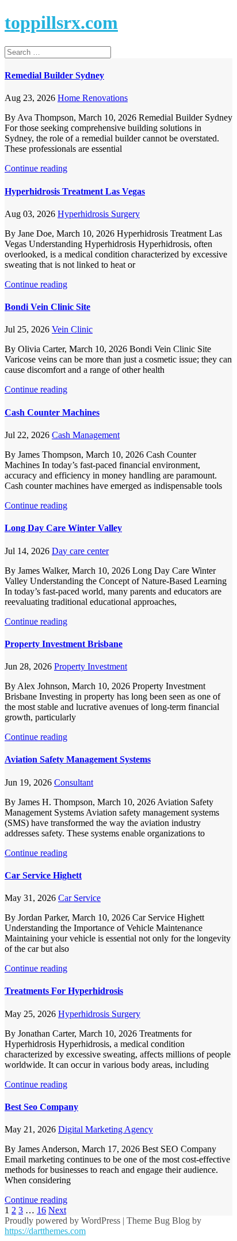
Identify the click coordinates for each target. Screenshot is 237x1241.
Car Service (79, 898)
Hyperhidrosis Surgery (99, 214)
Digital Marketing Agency (105, 1129)
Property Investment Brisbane (64, 644)
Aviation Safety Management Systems (78, 759)
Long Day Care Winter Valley (63, 528)
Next (57, 1210)
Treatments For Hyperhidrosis (64, 991)
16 (41, 1210)
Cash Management (86, 435)
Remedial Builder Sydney (54, 75)
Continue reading (36, 168)
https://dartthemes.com (45, 1231)
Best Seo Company (41, 1107)
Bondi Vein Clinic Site (47, 307)
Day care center (80, 551)
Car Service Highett (43, 875)
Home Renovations (93, 98)
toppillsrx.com (61, 22)
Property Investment (90, 666)
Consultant (73, 782)
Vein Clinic (72, 329)
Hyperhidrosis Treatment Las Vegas (75, 191)
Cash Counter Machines (52, 412)
